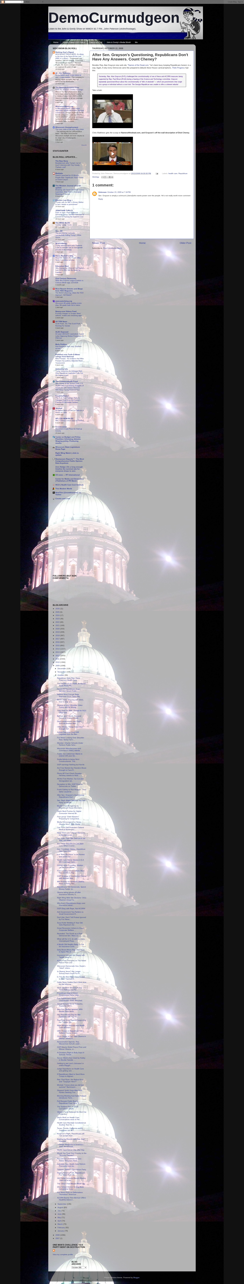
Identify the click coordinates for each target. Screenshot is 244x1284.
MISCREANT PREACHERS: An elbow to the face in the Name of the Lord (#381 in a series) (69, 56)
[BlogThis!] (105, 177)
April (60, 1221)
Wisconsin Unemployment (66, 127)
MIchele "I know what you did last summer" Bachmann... (70, 1086)
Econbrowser (61, 427)
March (60, 1224)
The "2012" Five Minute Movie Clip (71, 1184)
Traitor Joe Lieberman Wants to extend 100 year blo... (69, 755)
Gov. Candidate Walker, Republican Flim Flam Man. (71, 850)
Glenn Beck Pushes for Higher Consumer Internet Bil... (69, 812)
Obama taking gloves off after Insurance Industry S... (69, 893)
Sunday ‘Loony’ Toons (63, 225)
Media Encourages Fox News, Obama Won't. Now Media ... (69, 823)
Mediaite (59, 173)
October (61, 675)
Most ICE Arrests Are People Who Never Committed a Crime (67, 259)
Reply (100, 199)
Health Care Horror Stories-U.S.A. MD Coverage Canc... (70, 861)
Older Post (185, 243)
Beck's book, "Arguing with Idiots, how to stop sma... (70, 701)
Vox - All (58, 231)
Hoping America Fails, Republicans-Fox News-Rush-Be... (71, 1174)
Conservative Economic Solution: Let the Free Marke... (70, 866)
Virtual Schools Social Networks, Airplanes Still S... (70, 1005)
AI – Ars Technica (62, 73)
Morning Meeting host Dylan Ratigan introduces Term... (71, 1097)
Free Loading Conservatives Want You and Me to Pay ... (70, 872)
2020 (58, 629)
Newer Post (98, 243)
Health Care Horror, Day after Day (70, 1150)
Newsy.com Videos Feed (66, 311)
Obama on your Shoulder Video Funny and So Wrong (69, 706)
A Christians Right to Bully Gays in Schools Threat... (70, 1054)
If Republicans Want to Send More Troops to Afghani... (71, 1075)
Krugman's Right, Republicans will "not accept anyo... (70, 1135)
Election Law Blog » (64, 200)
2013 (58, 652)
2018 (58, 635)
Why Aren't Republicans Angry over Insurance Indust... (71, 904)
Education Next (62, 266)
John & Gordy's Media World (119, 42)
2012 (58, 656)
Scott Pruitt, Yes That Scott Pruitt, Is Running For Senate (69, 325)
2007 (58, 1238)
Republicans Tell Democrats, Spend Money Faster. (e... (71, 888)
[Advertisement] (60, 520)
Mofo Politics (61, 344)
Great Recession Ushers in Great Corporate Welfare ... (70, 929)
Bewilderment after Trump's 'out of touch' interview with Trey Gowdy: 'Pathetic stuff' (67, 165)
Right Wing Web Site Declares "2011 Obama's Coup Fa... (71, 899)
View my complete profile (63, 1254)
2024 (58, 615)
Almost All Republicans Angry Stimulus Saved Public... (68, 690)
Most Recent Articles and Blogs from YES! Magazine (69, 290)
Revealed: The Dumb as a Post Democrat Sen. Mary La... (69, 935)
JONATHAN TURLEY (64, 210)
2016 (58, 642)
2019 (58, 632)
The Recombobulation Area (67, 88)
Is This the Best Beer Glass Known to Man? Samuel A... (71, 978)
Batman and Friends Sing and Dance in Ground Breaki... (69, 717)
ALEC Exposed (61, 332)
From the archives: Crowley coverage (69, 90)
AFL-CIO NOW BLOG (64, 419)
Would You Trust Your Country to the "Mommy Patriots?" (71, 1154)
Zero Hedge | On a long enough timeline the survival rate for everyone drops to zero (69, 469)
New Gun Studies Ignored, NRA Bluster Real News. (69, 1010)
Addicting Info (61, 369)
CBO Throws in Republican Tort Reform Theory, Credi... (69, 1032)
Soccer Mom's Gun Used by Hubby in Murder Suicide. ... (71, 1059)
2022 (58, 622)
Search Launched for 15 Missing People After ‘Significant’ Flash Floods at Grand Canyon (69, 177)
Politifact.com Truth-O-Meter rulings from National (67, 356)
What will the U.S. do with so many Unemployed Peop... (71, 940)
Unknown (102, 192)
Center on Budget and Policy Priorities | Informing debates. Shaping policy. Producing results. (68, 440)
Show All (83, 145)
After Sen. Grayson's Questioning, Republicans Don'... (70, 796)
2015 (58, 646)
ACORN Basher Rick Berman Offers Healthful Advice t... (71, 1199)
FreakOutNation (62, 396)
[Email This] (102, 177)
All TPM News (61, 322)
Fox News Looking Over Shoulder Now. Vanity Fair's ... (70, 739)
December (62, 669)
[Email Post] (157, 173)
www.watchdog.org (63, 301)
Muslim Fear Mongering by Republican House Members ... (70, 807)
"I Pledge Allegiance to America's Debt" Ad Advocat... (70, 1145)
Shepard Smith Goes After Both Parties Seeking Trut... (69, 1091)
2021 (58, 625)
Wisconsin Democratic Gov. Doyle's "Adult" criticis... (71, 967)
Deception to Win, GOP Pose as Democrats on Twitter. (70, 785)
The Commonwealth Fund (66, 381)
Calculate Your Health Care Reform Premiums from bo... (71, 1165)
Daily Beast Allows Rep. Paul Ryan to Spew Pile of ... (71, 951)
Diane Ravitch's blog (64, 256)
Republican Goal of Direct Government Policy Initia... (68, 994)
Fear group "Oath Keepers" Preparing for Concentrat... (68, 818)
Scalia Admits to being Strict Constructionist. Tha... (68, 760)
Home (55, 42)
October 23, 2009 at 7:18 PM (119, 192)
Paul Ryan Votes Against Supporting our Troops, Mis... (71, 1021)
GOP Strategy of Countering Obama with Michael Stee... (71, 877)
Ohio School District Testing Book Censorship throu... (70, 1188)
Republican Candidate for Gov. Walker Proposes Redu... (69, 1160)
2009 (58, 666)
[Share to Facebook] (110, 177)
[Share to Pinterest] (112, 177)
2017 (58, 639)
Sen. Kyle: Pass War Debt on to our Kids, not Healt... (71, 839)
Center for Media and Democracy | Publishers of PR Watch (69, 480)
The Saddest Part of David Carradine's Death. (67, 1108)
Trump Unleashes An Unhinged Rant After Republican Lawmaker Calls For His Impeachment (69, 373)
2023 (58, 619)
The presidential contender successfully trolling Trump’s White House (68, 235)
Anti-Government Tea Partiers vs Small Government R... (70, 913)
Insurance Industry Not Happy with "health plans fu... (71, 956)
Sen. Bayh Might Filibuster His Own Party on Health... (71, 801)
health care (172, 173)
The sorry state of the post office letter (69, 129)
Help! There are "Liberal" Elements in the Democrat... (71, 834)
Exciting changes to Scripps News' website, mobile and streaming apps (68, 315)
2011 (58, 659)
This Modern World (63, 489)
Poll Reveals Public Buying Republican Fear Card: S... (68, 1102)
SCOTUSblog (61, 243)
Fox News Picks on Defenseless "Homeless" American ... (70, 1193)
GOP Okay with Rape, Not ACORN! (71, 909)
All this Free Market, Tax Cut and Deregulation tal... (70, 780)
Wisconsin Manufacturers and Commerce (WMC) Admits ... (69, 749)
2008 (58, 1235)
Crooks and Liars (62, 499)
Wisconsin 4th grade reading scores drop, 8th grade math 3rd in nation (68, 304)
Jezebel (58, 408)
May (60, 1217)
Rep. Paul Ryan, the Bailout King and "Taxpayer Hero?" (70, 1081)
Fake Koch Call (95, 42)
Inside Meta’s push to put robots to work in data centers (68, 76)
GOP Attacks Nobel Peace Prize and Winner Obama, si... (71, 1048)
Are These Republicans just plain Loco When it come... (70, 845)
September (62, 1204)
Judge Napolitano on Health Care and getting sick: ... (70, 1070)
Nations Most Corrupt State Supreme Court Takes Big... (69, 695)
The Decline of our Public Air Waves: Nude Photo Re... (71, 685)
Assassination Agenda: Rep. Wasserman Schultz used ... (69, 1043)
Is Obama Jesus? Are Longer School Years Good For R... (69, 972)
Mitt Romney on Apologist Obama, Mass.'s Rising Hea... (71, 883)
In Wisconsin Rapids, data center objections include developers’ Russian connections (69, 111)
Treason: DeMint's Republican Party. (71, 1170)
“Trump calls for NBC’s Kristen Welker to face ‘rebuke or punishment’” (69, 203)
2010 (58, 662)
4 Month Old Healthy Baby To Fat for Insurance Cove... (70, 945)
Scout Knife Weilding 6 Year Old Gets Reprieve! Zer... (70, 924)
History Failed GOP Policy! (74, 42)
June (60, 1214)
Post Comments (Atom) (112, 248)
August (61, 1207)
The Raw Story (61, 161)
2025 (58, 612)
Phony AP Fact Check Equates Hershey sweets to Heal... (69, 774)
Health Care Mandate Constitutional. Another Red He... (71, 1124)
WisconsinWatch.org (64, 106)
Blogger (136, 1278)
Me (136, 42)
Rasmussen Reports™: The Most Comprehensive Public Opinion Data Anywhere (69, 461)
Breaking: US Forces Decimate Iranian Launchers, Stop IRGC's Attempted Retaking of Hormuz (69, 192)
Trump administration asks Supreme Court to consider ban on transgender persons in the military (69, 248)
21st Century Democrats (65, 278)
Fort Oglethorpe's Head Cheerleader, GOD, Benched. (70, 1000)
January (61, 1231)
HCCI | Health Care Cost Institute (69, 485)
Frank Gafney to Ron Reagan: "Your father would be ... (71, 791)
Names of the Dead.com (138, 65)
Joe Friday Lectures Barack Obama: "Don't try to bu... (71, 1179)
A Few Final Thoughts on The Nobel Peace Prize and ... (71, 962)
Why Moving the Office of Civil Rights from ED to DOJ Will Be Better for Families (69, 270)
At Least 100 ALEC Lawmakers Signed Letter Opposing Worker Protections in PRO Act (69, 336)
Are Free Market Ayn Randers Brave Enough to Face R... (71, 769)
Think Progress (178, 68)
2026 (58, 609)
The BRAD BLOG (62, 223)
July (59, 1211)
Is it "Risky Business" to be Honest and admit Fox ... (71, 855)
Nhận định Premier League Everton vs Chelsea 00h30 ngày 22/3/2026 (69, 282)
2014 (58, 649)
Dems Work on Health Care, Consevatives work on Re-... (69, 1118)
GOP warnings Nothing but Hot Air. (71, 765)
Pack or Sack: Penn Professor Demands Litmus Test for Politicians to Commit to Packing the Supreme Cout (69, 215)
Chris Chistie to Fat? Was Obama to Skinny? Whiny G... (71, 1037)
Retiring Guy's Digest (64, 52)
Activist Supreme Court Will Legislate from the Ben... (68, 733)
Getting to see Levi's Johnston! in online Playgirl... (70, 1064)
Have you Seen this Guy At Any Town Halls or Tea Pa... (69, 989)
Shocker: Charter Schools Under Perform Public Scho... (70, 744)
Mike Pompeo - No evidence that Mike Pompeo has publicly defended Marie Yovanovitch (69, 361)
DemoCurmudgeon (114, 17)
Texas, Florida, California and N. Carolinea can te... (70, 1129)
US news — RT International (67, 475)
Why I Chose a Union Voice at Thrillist (69, 421)
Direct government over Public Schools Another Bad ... (69, 722)
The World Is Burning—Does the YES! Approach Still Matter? (69, 294)
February (61, 1228)
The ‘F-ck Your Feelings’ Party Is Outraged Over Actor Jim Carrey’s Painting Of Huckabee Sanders (67, 400)
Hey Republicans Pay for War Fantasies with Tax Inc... (69, 1016)
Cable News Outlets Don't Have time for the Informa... (71, 983)
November (62, 672)
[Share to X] (107, 177)
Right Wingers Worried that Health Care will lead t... (71, 1026)
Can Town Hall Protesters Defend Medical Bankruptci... (70, 829)
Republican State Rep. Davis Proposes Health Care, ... (68, 679)
